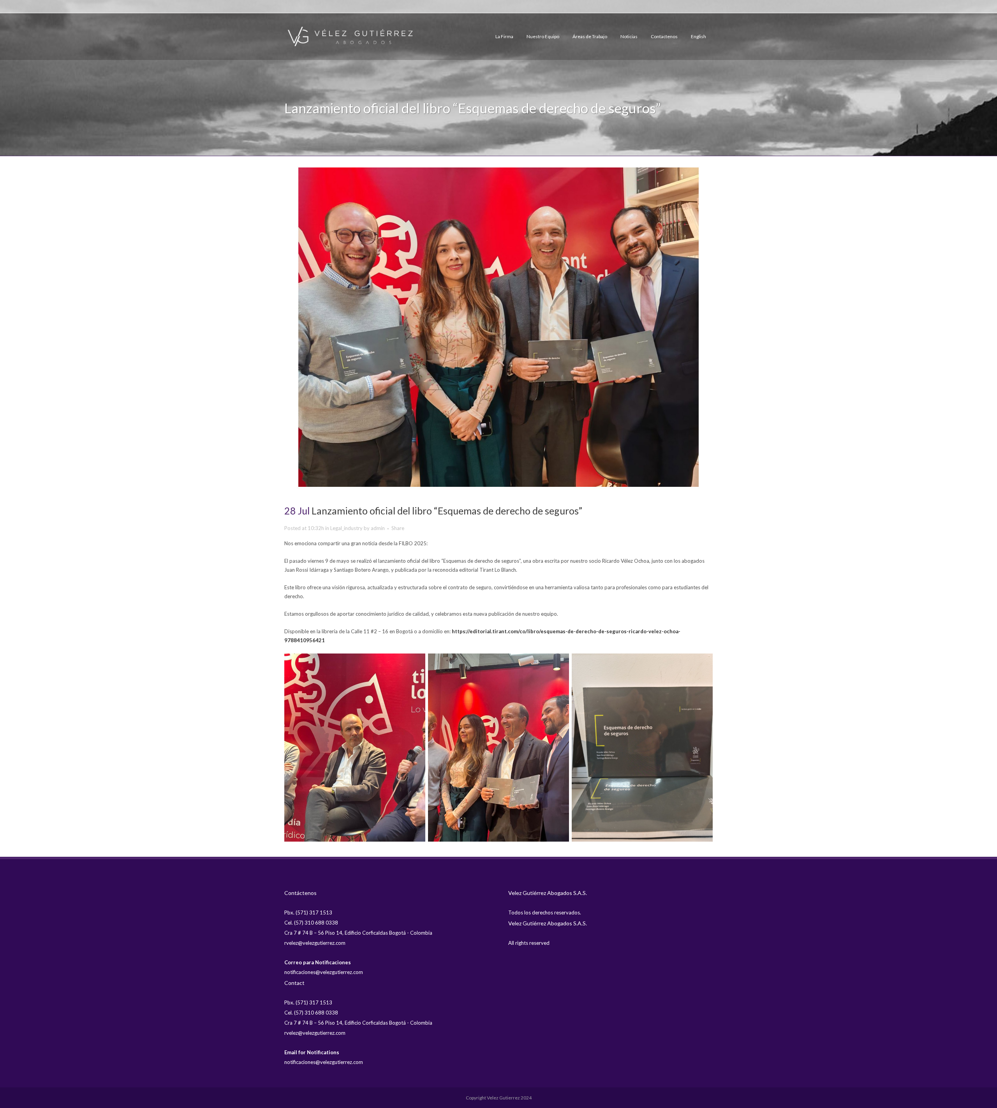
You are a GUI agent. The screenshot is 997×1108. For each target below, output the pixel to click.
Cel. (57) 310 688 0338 (311, 923)
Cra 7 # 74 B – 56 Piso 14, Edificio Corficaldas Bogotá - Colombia (358, 933)
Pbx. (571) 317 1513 (308, 912)
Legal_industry (346, 528)
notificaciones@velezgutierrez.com (323, 972)
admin (378, 528)
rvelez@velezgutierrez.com (314, 943)
